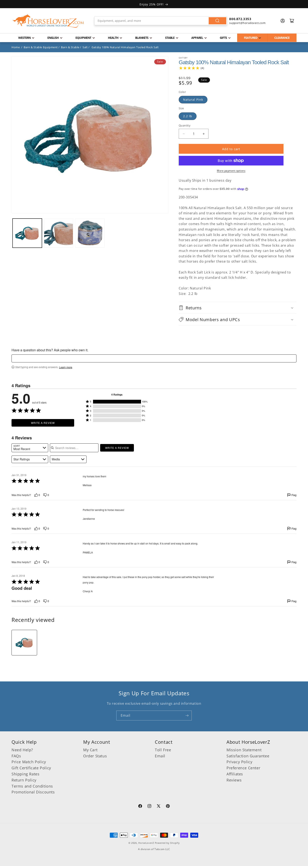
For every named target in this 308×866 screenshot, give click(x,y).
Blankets (141, 38)
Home (16, 47)
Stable (170, 38)
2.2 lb (187, 116)
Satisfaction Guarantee (247, 755)
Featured (250, 38)
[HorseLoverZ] (48, 20)
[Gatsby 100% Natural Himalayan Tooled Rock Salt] (24, 642)
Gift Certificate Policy (31, 767)
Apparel (197, 38)
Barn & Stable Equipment (41, 47)
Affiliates (234, 773)
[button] (237, 308)
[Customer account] (282, 20)
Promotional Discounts (33, 791)
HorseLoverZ (146, 842)
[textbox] (154, 358)
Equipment (83, 38)
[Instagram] (149, 806)
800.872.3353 (240, 19)
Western (24, 38)
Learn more (65, 367)
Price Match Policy (29, 761)
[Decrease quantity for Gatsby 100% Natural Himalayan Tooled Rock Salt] (183, 134)
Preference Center (243, 767)
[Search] (217, 20)
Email (160, 755)
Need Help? (22, 749)
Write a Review (43, 423)
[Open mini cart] (291, 20)
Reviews (234, 780)
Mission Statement (243, 749)
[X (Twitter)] (158, 806)
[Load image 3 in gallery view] (90, 233)
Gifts (223, 38)
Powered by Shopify (167, 842)
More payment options (231, 170)
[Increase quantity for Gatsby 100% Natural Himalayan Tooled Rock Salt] (203, 134)
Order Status (95, 755)
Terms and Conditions (32, 786)
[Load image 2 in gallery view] (58, 233)
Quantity (184, 125)
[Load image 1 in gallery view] (27, 233)
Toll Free (163, 749)
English (53, 38)
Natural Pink (193, 100)
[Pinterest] (167, 806)
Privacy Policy (239, 761)
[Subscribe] (187, 715)
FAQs (16, 755)
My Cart (90, 749)
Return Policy (24, 780)
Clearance (282, 38)
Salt (85, 47)
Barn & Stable (70, 47)
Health (113, 38)
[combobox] (160, 20)
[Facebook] (140, 806)
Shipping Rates (25, 773)
